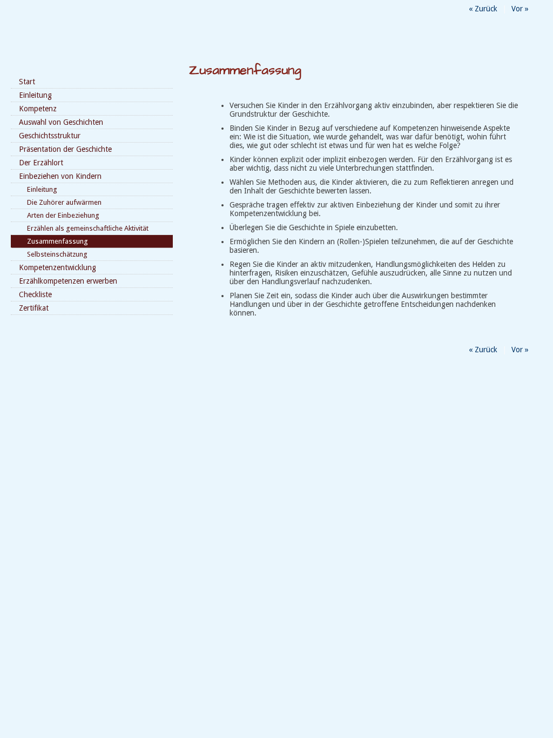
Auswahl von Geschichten (61, 122)
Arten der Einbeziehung (63, 215)
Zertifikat (34, 308)
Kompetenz (38, 108)
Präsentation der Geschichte (65, 149)
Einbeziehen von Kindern (60, 176)
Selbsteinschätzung (57, 254)
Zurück (483, 8)
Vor (520, 8)
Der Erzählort (41, 162)
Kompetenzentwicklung (57, 267)
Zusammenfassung (57, 241)
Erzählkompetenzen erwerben (68, 281)
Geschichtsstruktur (49, 135)
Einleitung (35, 95)
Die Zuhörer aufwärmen (64, 202)
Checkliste (35, 294)
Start (27, 81)
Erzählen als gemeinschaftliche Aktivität (88, 228)
